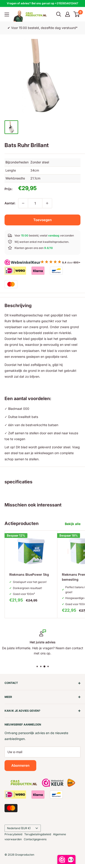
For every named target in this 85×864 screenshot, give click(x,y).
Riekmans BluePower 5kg (29, 574)
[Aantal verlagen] (23, 203)
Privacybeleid (13, 834)
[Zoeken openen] (58, 14)
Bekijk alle (72, 524)
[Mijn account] (67, 14)
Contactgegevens (35, 839)
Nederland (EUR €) (19, 828)
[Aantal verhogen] (47, 203)
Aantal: (10, 203)
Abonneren (20, 765)
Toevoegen (42, 220)
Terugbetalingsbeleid (37, 834)
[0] (77, 14)
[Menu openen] (7, 14)
